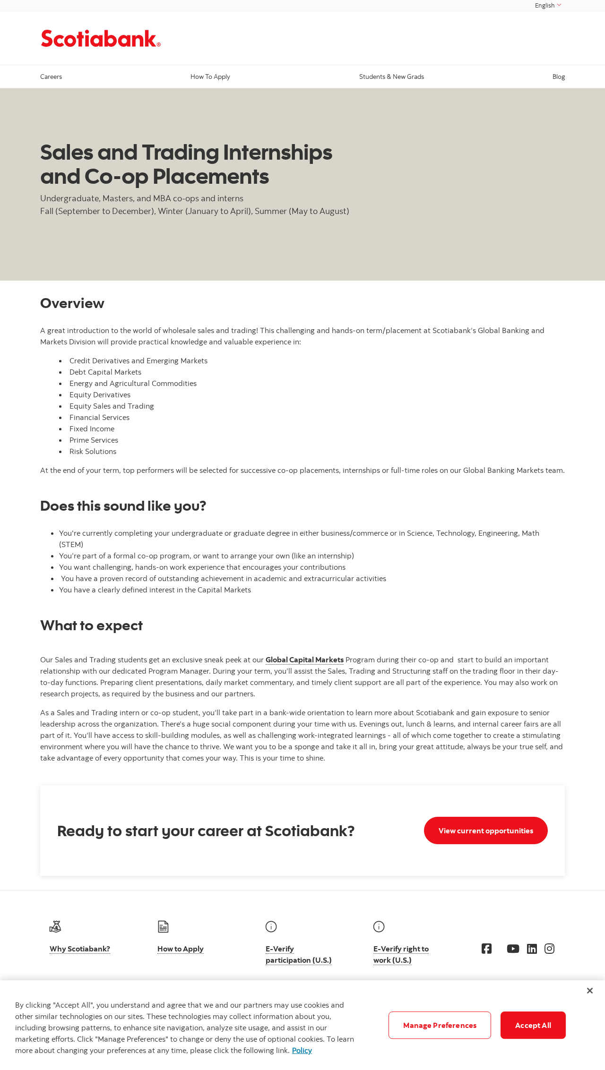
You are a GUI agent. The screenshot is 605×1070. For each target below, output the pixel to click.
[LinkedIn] (532, 948)
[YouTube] (513, 948)
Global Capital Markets (305, 659)
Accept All (533, 1025)
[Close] (589, 990)
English (545, 5)
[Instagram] (549, 948)
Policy (302, 1050)
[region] (302, 1025)
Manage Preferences (439, 1025)
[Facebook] (487, 948)
